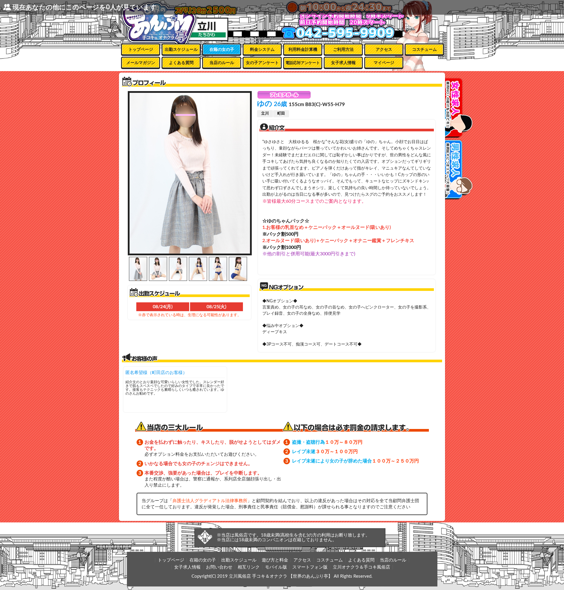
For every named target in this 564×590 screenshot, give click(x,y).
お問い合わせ (219, 567)
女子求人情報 (343, 63)
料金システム (262, 50)
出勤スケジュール (181, 50)
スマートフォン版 (310, 567)
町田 (281, 113)
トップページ (140, 50)
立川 (265, 113)
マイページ (384, 63)
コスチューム (424, 50)
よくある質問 (181, 63)
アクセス (384, 50)
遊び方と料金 (275, 560)
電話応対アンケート (303, 63)
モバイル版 (276, 567)
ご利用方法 (343, 50)
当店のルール (221, 63)
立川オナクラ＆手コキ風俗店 (361, 567)
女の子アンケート (262, 63)
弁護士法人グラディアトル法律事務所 (209, 501)
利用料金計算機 (302, 50)
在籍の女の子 (221, 50)
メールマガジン (140, 63)
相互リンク (249, 567)
